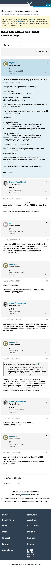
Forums (5, 544)
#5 (46, 320)
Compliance (7, 550)
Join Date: (13, 71)
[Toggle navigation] (48, 2)
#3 (47, 240)
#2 (47, 199)
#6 (46, 359)
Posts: (11, 73)
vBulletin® (25, 495)
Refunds (31, 538)
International (33, 525)
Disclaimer (32, 531)
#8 (47, 453)
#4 (46, 281)
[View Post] (38, 364)
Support (6, 538)
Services (6, 525)
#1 (47, 79)
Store (4, 531)
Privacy (30, 544)
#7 (46, 418)
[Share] (45, 72)
